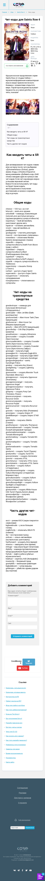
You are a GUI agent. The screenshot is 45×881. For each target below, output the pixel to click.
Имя (10, 608)
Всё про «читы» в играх (14, 727)
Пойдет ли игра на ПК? (13, 701)
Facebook (22, 870)
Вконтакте (14, 870)
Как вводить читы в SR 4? (17, 132)
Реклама (22, 793)
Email (10, 616)
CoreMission (18, 5)
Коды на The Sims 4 (12, 714)
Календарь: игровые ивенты (16, 692)
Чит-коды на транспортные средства (18, 139)
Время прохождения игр (14, 753)
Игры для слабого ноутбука (15, 705)
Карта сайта (10, 762)
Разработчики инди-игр (14, 723)
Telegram (18, 870)
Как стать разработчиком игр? (16, 740)
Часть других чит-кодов (17, 144)
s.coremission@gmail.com (26, 860)
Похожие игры (11, 758)
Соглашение (22, 788)
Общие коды (12, 135)
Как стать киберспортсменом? (16, 710)
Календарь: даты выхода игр (16, 688)
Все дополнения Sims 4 (14, 718)
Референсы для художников (16, 745)
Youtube (30, 870)
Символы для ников (13, 749)
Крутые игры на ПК (12, 697)
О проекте (22, 803)
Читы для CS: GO (11, 731)
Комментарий (13, 596)
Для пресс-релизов (22, 798)
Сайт (9, 623)
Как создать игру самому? (15, 736)
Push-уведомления (24, 820)
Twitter (26, 870)
